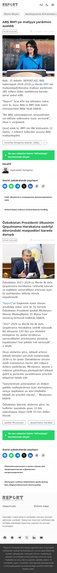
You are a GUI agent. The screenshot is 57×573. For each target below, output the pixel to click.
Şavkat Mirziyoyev (14, 422)
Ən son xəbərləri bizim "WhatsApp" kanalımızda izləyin (28, 155)
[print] (36, 186)
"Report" (7, 303)
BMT (45, 84)
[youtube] (41, 537)
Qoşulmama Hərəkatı (41, 422)
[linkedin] (30, 186)
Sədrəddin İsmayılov (21, 170)
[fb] (4, 186)
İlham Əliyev (11, 14)
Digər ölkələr (9, 32)
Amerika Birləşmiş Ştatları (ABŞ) (22, 142)
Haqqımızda (9, 506)
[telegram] (17, 186)
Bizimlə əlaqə (41, 506)
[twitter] (24, 186)
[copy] (43, 186)
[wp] (11, 186)
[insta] (12, 537)
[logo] (10, 5)
